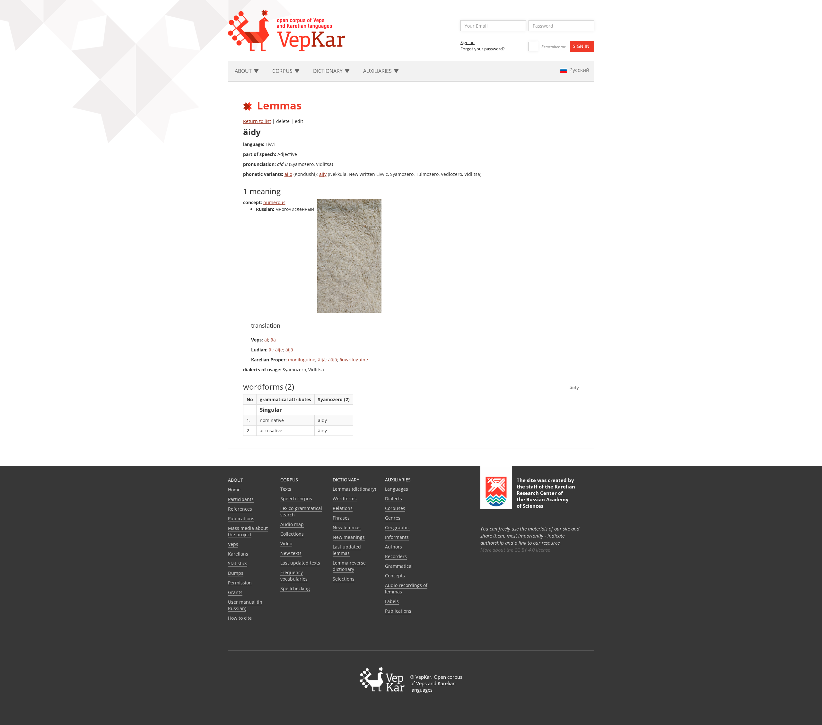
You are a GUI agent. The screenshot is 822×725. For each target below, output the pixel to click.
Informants (397, 537)
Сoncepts (395, 576)
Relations (343, 508)
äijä (289, 350)
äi (266, 340)
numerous (274, 202)
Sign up (467, 42)
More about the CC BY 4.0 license (515, 550)
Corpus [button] (283, 70)
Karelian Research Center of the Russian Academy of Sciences (546, 496)
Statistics (237, 563)
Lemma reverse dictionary (349, 566)
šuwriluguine (354, 360)
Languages (396, 489)
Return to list (257, 121)
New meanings (349, 537)
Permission (240, 583)
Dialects (393, 499)
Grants (235, 592)
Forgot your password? (482, 49)
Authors (393, 547)
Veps (233, 544)
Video (286, 543)
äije (279, 350)
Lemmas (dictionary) (354, 489)
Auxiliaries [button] (378, 70)
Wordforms (345, 499)
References (240, 509)
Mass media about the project (248, 531)
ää (273, 340)
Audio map (292, 524)
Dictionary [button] (328, 70)
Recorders (396, 556)
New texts (291, 553)
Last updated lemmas (347, 550)
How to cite (240, 618)
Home (234, 490)
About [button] (244, 70)
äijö (288, 174)
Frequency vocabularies (294, 575)
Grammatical (399, 566)
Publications (241, 518)
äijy (323, 174)
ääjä (332, 360)
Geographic (397, 527)
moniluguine (301, 360)
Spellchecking (295, 588)
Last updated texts (300, 563)
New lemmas (347, 527)
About (235, 480)
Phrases (341, 518)
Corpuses (395, 508)
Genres (392, 518)
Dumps (235, 573)
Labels (392, 601)
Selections (343, 579)
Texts (285, 489)
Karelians (238, 554)
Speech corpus (296, 499)
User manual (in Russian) (245, 605)
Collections (292, 534)
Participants (241, 499)
